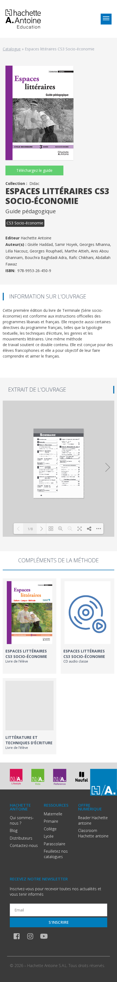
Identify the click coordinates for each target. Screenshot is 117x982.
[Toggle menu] (106, 19)
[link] (29, 626)
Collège (50, 828)
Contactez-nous (24, 845)
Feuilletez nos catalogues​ (56, 854)
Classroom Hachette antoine (93, 833)
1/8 (30, 528)
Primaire (51, 821)
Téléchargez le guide (34, 170)
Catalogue (12, 48)
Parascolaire (54, 843)
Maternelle (53, 813)
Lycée (49, 836)
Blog (13, 830)
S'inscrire (59, 922)
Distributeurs (21, 838)
